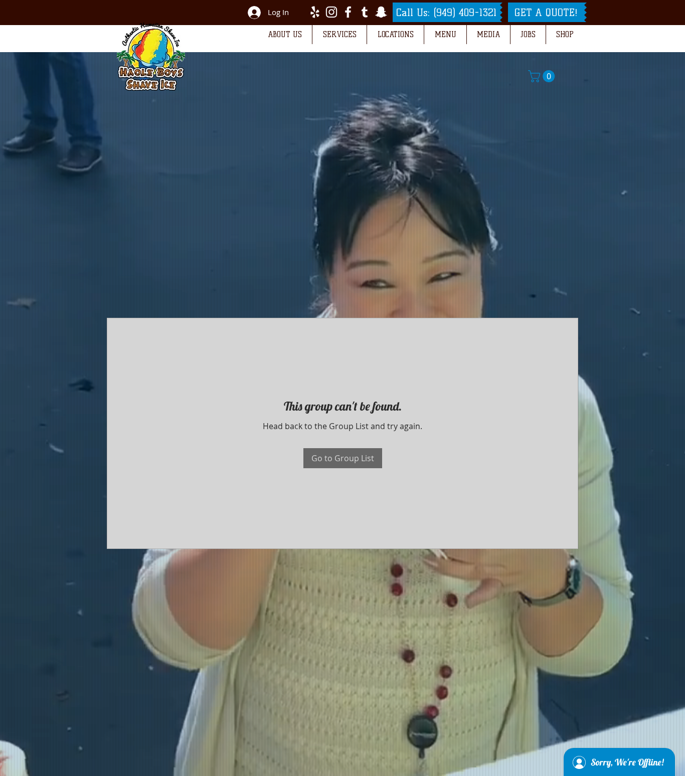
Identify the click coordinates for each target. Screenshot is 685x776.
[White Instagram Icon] (331, 12)
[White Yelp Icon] (314, 12)
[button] (284, 34)
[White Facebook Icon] (348, 12)
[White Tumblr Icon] (364, 12)
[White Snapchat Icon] (381, 12)
